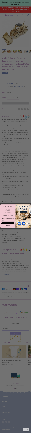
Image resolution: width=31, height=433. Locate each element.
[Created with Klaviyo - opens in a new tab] (15, 228)
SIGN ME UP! (7, 223)
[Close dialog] (30, 205)
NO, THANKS (8, 225)
